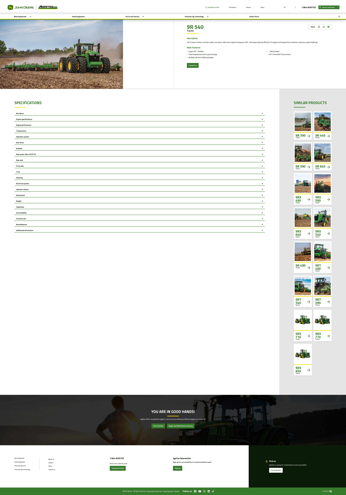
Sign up (177, 468)
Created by (325, 491)
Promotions (232, 7)
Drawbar (19, 148)
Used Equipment (78, 16)
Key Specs (20, 113)
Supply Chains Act (168, 491)
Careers (248, 7)
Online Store (254, 16)
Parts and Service (20, 466)
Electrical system (22, 184)
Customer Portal (213, 7)
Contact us (193, 65)
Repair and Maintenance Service (181, 426)
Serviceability (21, 213)
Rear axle (19, 160)
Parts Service (158, 426)
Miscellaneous (21, 224)
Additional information (24, 230)
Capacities (20, 207)
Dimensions (20, 195)
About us (51, 459)
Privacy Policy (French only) (154, 491)
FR (284, 7)
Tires (18, 172)
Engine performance (23, 125)
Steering (19, 178)
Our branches (276, 470)
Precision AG (21, 219)
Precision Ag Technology (22, 469)
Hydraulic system (22, 137)
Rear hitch (20, 143)
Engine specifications (24, 119)
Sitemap (176, 491)
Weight (18, 201)
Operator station (22, 189)
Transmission (21, 131)
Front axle (20, 166)
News (262, 7)
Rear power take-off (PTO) (26, 154)
